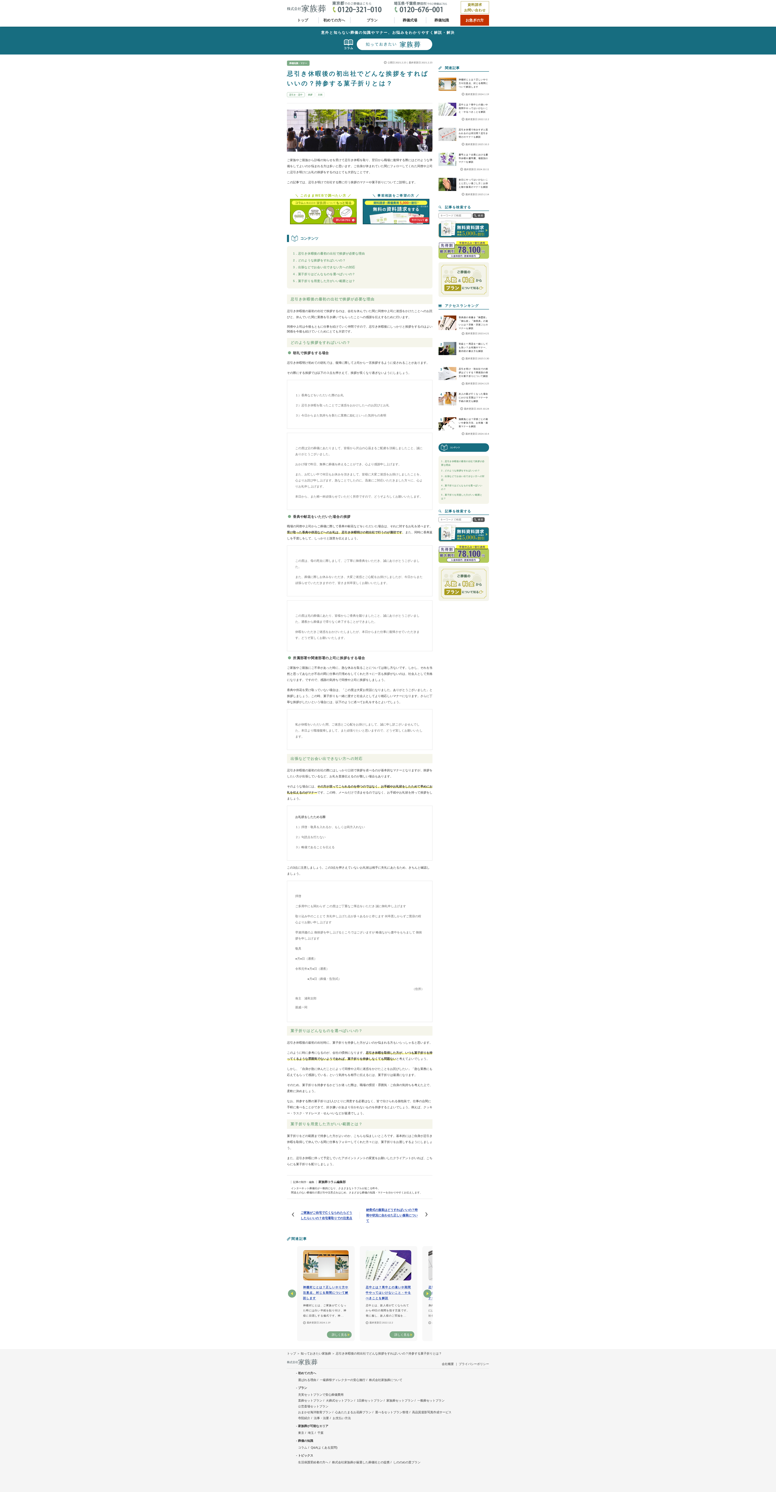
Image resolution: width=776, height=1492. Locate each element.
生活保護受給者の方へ (313, 1462)
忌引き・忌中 (296, 94)
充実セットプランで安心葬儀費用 (321, 1394)
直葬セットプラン (310, 1400)
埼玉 (311, 1432)
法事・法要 (321, 1418)
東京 (301, 1432)
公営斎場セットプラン (313, 1406)
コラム (302, 1447)
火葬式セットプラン (339, 1400)
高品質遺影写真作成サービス (431, 1412)
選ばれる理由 (307, 1380)
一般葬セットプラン (431, 1400)
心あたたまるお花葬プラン (353, 1412)
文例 (320, 94)
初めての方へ (334, 20)
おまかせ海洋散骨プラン (314, 1412)
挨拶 (310, 94)
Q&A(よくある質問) (324, 1447)
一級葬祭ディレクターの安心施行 (342, 1380)
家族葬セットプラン (400, 1400)
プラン (372, 20)
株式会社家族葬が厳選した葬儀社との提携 (361, 1462)
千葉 (320, 1432)
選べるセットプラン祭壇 (391, 1412)
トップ (302, 20)
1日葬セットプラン (370, 1400)
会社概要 (448, 1364)
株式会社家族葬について (385, 1380)
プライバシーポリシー (474, 1364)
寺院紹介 (304, 1418)
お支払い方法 (342, 1418)
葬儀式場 (410, 20)
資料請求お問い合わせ (475, 7)
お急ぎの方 (475, 20)
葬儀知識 (441, 20)
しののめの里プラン (407, 1462)
